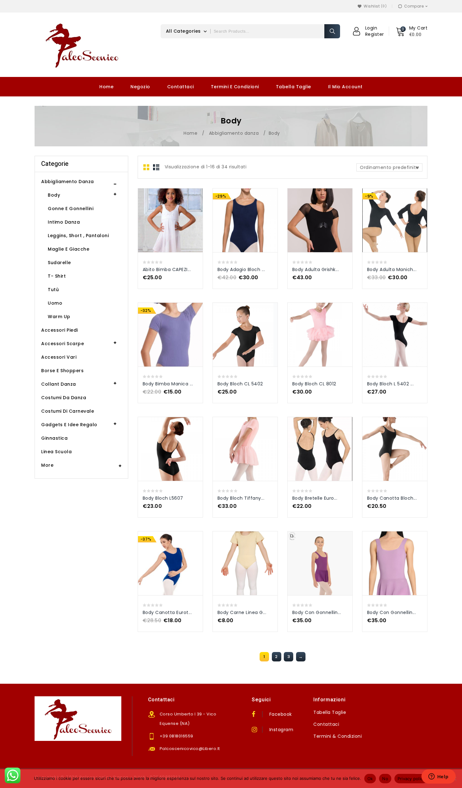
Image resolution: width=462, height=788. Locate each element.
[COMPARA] (177, 226)
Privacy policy (411, 778)
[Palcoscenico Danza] (82, 44)
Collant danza (58, 384)
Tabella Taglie (293, 87)
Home (106, 87)
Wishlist (374, 6)
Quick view (163, 213)
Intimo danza (64, 222)
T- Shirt (57, 276)
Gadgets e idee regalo (69, 424)
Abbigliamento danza (234, 133)
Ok (370, 778)
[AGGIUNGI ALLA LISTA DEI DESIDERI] (163, 226)
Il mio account (345, 87)
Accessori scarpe (62, 343)
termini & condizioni (337, 736)
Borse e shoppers (62, 370)
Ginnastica (54, 438)
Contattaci (180, 87)
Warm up (59, 316)
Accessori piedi (59, 330)
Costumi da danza (63, 397)
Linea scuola (56, 451)
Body (54, 195)
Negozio (140, 87)
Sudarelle (59, 262)
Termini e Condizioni (235, 87)
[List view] (156, 167)
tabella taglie (329, 712)
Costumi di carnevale (67, 411)
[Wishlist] (359, 6)
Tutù (53, 289)
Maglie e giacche (68, 249)
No (385, 778)
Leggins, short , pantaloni (78, 235)
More (47, 465)
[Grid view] (147, 167)
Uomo (55, 303)
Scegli (176, 213)
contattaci (326, 724)
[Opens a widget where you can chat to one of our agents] (438, 777)
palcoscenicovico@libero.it (190, 749)
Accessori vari (58, 357)
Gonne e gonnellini (70, 208)
